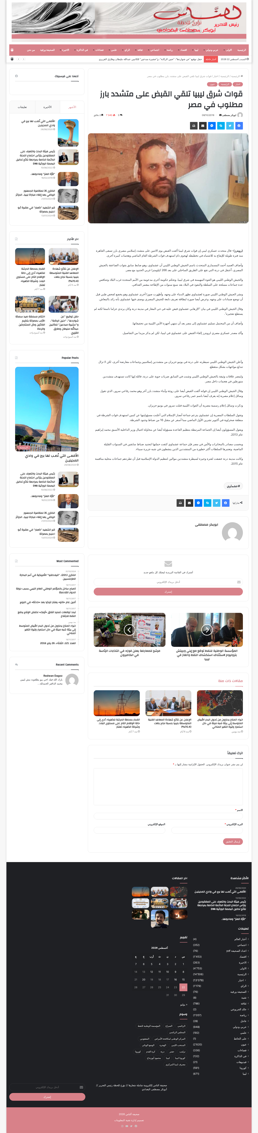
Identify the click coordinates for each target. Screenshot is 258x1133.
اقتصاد (183, 50)
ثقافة (140, 50)
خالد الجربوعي (238, 1009)
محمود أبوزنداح (154, 1058)
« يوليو (183, 1004)
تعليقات (22, 107)
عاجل (243, 1021)
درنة (162, 1051)
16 (175, 979)
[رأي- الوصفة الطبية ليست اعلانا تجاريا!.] (140, 914)
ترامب (182, 1051)
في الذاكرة (82, 50)
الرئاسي (181, 1025)
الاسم (239, 809)
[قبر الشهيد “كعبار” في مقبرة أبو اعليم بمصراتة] (68, 213)
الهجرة (163, 1045)
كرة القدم (150, 1051)
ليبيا (196, 50)
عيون (212, 84)
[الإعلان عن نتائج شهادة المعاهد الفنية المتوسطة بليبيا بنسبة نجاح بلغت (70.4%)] (168, 703)
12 (151, 971)
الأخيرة (47, 107)
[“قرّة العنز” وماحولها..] (68, 179)
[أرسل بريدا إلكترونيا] (220, 115)
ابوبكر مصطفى (229, 115)
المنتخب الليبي (178, 1045)
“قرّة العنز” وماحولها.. (43, 174)
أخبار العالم (240, 939)
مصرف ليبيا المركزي (175, 1064)
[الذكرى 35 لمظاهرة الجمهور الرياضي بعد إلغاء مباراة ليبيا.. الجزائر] (68, 196)
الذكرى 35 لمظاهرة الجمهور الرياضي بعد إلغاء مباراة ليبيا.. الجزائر (35, 192)
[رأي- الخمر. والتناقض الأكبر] (159, 919)
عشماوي (232, 486)
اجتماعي (154, 50)
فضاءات (99, 50)
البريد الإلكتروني (234, 824)
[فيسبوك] (239, 126)
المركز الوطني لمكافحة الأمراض (169, 1038)
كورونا (243, 1067)
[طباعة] (194, 126)
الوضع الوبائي (148, 1045)
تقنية (243, 997)
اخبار (215, 76)
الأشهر (72, 107)
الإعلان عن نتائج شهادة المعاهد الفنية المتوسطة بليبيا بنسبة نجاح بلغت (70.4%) (169, 723)
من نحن (31, 50)
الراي (127, 50)
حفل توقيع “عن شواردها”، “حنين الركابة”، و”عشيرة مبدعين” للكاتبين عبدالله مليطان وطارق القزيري (150, 59)
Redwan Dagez (53, 675)
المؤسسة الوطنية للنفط (149, 1025)
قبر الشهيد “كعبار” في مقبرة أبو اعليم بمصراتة (36, 209)
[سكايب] (221, 126)
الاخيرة (65, 50)
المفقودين (144, 1038)
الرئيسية (241, 50)
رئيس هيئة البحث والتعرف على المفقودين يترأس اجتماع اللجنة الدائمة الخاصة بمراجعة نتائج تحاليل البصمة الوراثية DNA (35, 157)
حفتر (172, 1051)
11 (159, 971)
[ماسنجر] (212, 126)
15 (183, 979)
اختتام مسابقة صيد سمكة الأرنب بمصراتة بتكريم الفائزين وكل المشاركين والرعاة (30, 322)
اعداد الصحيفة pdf (236, 950)
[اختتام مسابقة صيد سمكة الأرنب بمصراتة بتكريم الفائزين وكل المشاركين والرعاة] (30, 304)
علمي (114, 50)
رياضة (170, 50)
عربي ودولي (212, 50)
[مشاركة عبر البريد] (203, 126)
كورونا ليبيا (180, 1058)
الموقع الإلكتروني (156, 824)
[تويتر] (230, 126)
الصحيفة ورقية (47, 50)
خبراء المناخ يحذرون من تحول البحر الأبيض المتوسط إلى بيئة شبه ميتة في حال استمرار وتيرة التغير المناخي (220, 723)
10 (167, 971)
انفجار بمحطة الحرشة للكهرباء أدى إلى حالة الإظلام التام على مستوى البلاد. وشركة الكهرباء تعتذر (118, 723)
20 (143, 979)
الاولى (229, 50)
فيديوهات (241, 1062)
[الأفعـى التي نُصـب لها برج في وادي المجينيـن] (68, 133)
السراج (168, 1025)
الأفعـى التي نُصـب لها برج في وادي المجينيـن (38, 123)
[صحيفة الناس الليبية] (129, 22)
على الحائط (240, 1038)
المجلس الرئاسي (177, 1032)
